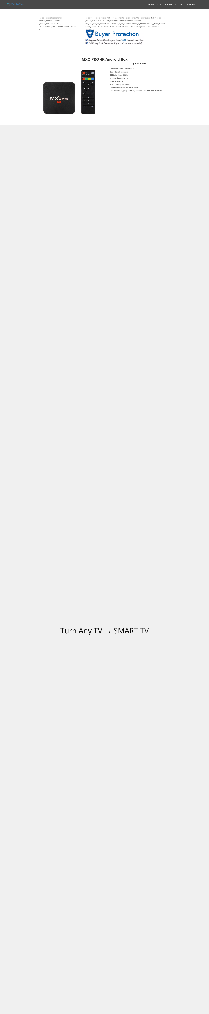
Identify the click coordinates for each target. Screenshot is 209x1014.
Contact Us (170, 5)
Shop (159, 5)
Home (151, 5)
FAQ (182, 5)
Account (191, 5)
